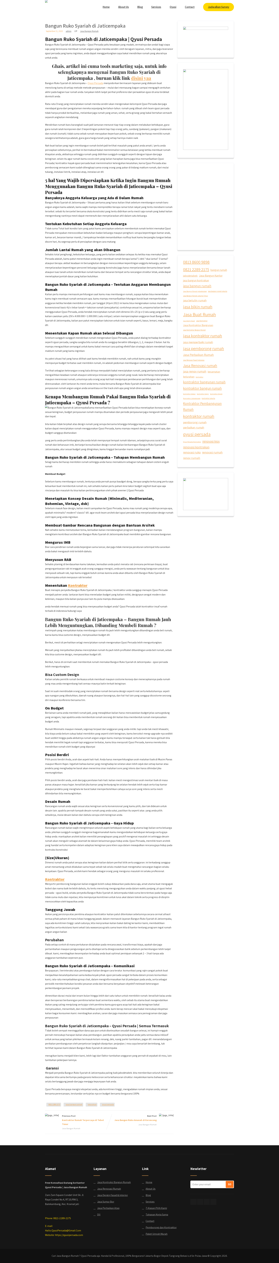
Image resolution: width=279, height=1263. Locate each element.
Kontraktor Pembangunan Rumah (202, 406)
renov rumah (191, 458)
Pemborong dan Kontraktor (161, 1227)
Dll (98, 1214)
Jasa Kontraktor (201, 321)
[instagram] (207, 1202)
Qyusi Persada (95, 83)
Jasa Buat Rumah (199, 314)
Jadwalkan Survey (218, 7)
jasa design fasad (189, 321)
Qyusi (173, 7)
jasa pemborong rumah (203, 348)
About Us (123, 7)
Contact (190, 7)
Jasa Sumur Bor (105, 1201)
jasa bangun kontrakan (196, 280)
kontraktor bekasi (189, 394)
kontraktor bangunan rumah (204, 382)
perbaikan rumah (193, 427)
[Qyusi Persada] (46, 1)
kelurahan (92, 1104)
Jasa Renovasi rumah (200, 365)
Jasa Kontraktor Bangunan (198, 325)
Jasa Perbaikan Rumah (198, 355)
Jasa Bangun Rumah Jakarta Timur (195, 296)
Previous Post (83, 1120)
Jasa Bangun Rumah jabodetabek (195, 291)
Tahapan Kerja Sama (157, 1214)
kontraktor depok (216, 394)
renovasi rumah (212, 452)
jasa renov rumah (194, 371)
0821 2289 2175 (54, 1104)
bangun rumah (218, 270)
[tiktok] (200, 1202)
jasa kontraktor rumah (202, 336)
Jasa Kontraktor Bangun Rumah (194, 330)
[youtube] (213, 1202)
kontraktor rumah (198, 416)
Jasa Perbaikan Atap (108, 1208)
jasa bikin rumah (197, 306)
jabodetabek (190, 275)
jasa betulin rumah (195, 300)
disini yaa (141, 78)
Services (156, 7)
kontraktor (199, 377)
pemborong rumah (195, 422)
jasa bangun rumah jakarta (217, 291)
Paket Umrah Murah (156, 1234)
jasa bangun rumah (74, 1104)
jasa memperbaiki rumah (198, 342)
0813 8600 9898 (196, 262)
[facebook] (193, 1202)
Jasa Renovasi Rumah (109, 1188)
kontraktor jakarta (208, 398)
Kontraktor (78, 585)
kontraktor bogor (203, 394)
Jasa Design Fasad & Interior (112, 1195)
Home (106, 7)
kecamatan (214, 371)
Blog (140, 7)
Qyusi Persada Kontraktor (192, 442)
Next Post (135, 1118)
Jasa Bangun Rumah (89, 31)
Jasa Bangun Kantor (210, 275)
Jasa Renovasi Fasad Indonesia (193, 360)
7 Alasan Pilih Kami (156, 1208)
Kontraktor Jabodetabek (191, 398)
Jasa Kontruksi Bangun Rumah (114, 1182)
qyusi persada (108, 1104)
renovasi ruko (192, 452)
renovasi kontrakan (196, 447)
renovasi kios (211, 441)
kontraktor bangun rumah (202, 388)
